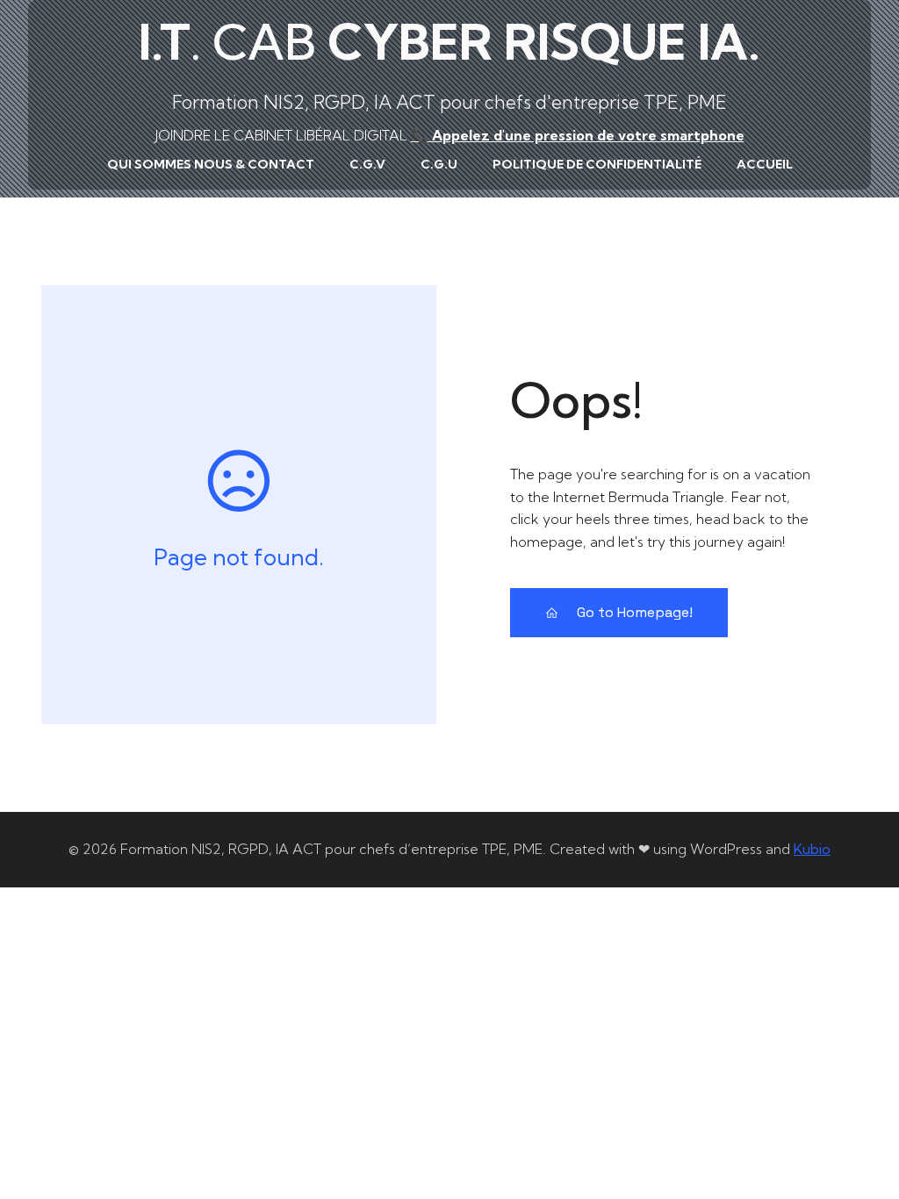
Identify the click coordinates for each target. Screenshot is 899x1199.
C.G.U (439, 164)
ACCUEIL (765, 164)
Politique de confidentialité (597, 164)
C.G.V (367, 164)
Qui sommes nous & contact (210, 164)
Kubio (812, 849)
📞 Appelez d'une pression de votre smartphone (577, 135)
